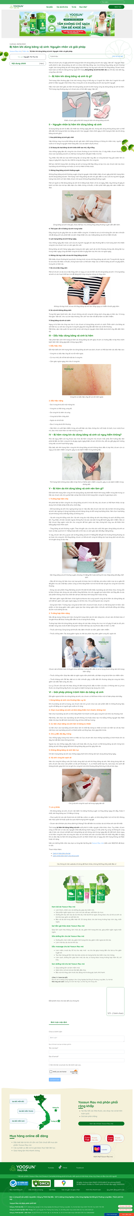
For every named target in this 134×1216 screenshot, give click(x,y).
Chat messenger (112, 1214)
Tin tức (74, 6)
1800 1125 (116, 7)
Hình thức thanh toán (93, 1190)
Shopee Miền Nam (125, 1210)
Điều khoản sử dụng (36, 1190)
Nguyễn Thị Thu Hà (31, 57)
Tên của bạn (53, 1048)
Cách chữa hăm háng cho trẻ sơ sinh (66, 856)
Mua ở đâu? (83, 6)
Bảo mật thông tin (16, 1190)
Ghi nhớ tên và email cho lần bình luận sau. (66, 1065)
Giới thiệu (52, 1190)
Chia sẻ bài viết (117, 56)
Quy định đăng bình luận (115, 1190)
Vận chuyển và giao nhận (71, 1190)
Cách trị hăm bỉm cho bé (61, 853)
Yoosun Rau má (15, 51)
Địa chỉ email (54, 1056)
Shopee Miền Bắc (125, 1206)
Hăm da (26, 51)
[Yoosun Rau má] (17, 6)
